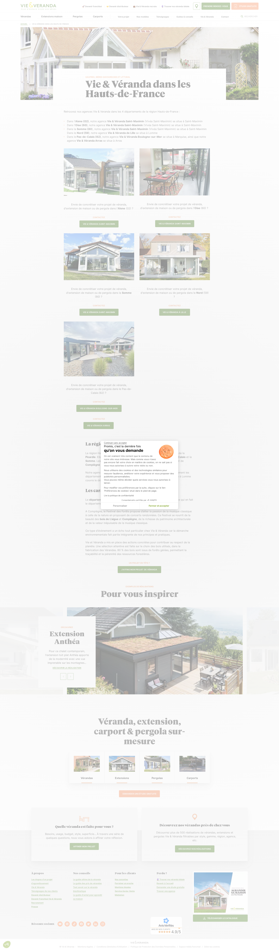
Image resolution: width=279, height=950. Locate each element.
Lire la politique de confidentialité (119, 495)
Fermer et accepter (159, 505)
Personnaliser (120, 505)
